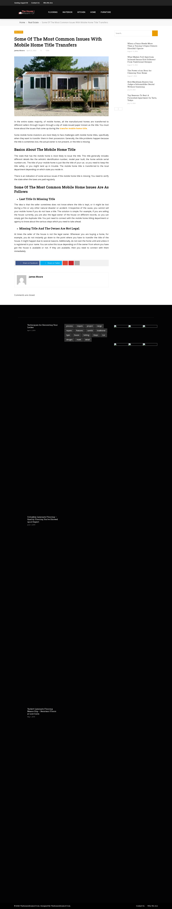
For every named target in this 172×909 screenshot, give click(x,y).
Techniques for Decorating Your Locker (42, 326)
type (68, 335)
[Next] (120, 108)
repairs (69, 330)
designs (69, 339)
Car (103, 335)
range (99, 326)
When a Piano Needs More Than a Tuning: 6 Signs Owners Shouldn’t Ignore (142, 46)
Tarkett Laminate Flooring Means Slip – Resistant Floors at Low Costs (41, 711)
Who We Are (48, 3)
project (90, 326)
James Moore (19, 50)
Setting (86, 335)
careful (90, 330)
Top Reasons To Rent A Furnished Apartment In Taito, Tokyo (142, 97)
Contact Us (35, 3)
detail (87, 339)
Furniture (106, 12)
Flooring (53, 12)
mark (79, 339)
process (69, 326)
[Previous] (116, 108)
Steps (95, 335)
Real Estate (19, 32)
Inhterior (67, 12)
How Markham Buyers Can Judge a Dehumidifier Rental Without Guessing (140, 84)
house (76, 335)
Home (93, 12)
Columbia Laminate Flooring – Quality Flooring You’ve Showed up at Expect (42, 519)
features (79, 330)
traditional (101, 330)
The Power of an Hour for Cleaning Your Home (139, 71)
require (80, 326)
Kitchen (81, 12)
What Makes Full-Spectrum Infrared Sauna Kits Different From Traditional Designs (141, 59)
